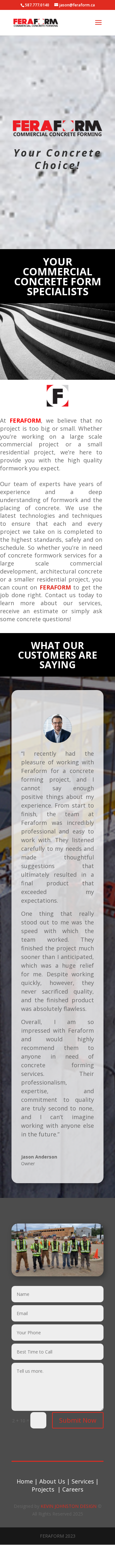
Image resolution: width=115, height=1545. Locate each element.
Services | (85, 1481)
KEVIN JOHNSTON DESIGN (68, 1506)
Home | (28, 1481)
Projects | (47, 1489)
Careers (72, 1489)
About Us (53, 1481)
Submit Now (77, 1420)
